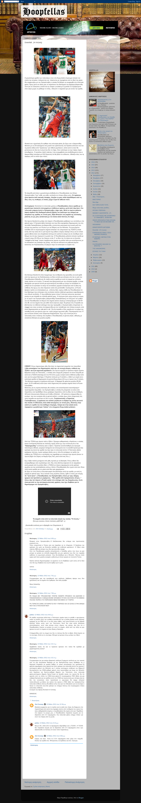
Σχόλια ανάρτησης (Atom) (41, 786)
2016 (93, 162)
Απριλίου (96, 255)
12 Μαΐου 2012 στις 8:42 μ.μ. (44, 614)
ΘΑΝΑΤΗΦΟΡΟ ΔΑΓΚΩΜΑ (101, 227)
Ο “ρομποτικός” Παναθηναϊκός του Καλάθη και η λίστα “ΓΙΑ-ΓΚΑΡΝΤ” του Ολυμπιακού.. (106, 118)
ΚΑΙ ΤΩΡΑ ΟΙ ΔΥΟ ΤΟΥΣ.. (101, 205)
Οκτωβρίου (97, 181)
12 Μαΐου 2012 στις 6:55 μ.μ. (46, 538)
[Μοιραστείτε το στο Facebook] (67, 529)
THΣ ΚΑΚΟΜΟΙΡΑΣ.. (99, 248)
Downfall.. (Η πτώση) (99, 230)
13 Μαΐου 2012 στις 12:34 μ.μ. (56, 704)
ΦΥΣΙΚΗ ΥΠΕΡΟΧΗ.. (99, 210)
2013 (93, 170)
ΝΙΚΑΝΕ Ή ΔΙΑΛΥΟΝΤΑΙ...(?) (102, 213)
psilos (32, 614)
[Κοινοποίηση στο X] (65, 529)
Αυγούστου (97, 186)
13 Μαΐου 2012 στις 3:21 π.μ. (47, 644)
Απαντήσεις (35, 700)
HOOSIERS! (97, 224)
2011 (93, 266)
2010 (93, 269)
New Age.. (96, 202)
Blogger (81, 798)
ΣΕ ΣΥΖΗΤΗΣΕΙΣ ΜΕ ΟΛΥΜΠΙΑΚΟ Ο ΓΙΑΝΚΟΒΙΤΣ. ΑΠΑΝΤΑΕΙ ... (104, 216)
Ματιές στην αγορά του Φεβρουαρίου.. (105, 132)
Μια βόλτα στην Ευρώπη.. (106, 145)
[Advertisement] (102, 53)
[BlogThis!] (63, 529)
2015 (93, 165)
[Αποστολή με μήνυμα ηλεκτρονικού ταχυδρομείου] (61, 529)
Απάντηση (33, 569)
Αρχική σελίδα (53, 782)
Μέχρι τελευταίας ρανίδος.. (101, 207)
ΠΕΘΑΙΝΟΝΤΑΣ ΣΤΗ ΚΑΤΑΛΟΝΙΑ (104, 100)
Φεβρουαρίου (97, 260)
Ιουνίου (95, 191)
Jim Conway (39, 704)
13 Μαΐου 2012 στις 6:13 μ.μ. (49, 723)
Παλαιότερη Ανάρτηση (74, 782)
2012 (93, 173)
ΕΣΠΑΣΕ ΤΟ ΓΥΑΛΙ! (99, 251)
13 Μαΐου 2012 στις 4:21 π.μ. (47, 657)
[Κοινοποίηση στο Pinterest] (69, 529)
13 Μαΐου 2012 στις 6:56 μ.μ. (55, 736)
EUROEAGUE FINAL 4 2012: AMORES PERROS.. (102, 233)
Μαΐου (95, 194)
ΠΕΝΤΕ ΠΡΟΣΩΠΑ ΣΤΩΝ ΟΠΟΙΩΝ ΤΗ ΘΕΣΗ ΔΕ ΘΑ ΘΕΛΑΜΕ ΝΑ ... (104, 221)
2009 (93, 272)
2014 (93, 167)
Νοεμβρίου (96, 178)
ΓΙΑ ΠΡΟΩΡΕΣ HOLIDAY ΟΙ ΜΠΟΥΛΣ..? (102, 245)
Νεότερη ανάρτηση (33, 782)
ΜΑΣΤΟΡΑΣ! (97, 199)
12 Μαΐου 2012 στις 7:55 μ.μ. (46, 593)
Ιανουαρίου (97, 263)
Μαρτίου (96, 257)
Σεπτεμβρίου (97, 183)
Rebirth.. (95, 241)
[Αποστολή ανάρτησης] (57, 529)
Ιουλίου (95, 189)
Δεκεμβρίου (97, 175)
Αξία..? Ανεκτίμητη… (99, 197)
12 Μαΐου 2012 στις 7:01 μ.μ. (46, 575)
